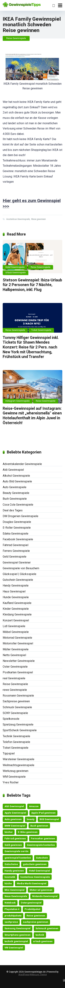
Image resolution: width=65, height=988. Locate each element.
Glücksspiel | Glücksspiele (19, 574)
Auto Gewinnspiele (14, 487)
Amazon (34, 806)
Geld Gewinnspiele (14, 556)
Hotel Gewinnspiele (15, 267)
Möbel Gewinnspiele (16, 632)
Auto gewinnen (13, 819)
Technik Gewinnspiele (16, 736)
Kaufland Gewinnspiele (17, 603)
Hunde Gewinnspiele (16, 597)
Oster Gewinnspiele (15, 666)
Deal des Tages (13, 510)
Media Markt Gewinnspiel (31, 883)
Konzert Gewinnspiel (16, 620)
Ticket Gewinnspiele (41, 330)
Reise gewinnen (38, 219)
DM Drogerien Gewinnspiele (20, 516)
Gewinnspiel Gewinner (17, 562)
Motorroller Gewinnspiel (18, 643)
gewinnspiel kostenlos (18, 857)
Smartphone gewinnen (18, 934)
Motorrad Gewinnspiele (17, 637)
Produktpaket (32, 909)
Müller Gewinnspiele (16, 649)
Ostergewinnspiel (31, 902)
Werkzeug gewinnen (15, 771)
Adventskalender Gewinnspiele (22, 464)
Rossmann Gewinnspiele (18, 695)
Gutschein (42, 857)
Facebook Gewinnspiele (18, 539)
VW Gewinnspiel (14, 947)
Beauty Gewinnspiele (16, 493)
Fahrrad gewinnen (15, 838)
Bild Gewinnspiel (49, 819)
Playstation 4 (12, 909)
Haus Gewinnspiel (14, 591)
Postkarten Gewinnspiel (18, 672)
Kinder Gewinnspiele (16, 608)
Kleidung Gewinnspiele (17, 614)
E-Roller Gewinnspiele (17, 527)
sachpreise (11, 921)
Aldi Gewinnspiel (13, 469)
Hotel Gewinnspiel (39, 870)
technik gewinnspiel (16, 941)
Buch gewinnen (39, 825)
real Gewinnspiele (14, 678)
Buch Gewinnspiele (15, 498)
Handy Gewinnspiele (16, 585)
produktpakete (13, 915)
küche (8, 883)
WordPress (23, 974)
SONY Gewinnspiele (15, 713)
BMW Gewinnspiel (15, 825)
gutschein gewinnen (35, 864)
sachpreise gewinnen (35, 921)
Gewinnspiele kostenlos (41, 844)
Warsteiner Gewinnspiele (18, 759)
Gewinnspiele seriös (17, 851)
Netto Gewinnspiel (14, 655)
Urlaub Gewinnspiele (15, 272)
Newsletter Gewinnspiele (19, 661)
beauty (30, 819)
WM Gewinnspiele (14, 776)
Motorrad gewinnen (41, 889)
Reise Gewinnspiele (16, 38)
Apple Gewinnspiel (15, 812)
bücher (9, 831)
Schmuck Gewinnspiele (17, 707)
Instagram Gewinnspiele (17, 401)
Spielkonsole (11, 718)
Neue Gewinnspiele (16, 896)
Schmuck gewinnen (47, 928)
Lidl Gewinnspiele (14, 626)
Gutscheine (11, 864)
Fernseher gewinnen (43, 838)
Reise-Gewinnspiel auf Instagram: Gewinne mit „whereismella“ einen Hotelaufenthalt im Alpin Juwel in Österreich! (32, 415)
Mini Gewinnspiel (15, 889)
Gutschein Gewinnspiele (18, 579)
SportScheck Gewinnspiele (20, 730)
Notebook (10, 902)
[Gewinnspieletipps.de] (22, 4)
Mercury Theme (39, 974)
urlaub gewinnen (43, 941)
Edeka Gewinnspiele (15, 533)
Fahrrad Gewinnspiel (15, 545)
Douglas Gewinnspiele (17, 522)
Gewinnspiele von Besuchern (21, 568)
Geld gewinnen (13, 844)
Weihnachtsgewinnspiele (18, 765)
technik (40, 934)
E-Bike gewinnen (28, 831)
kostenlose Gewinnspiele (18, 219)
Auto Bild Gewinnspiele (17, 481)
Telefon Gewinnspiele (16, 742)
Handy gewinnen (14, 870)
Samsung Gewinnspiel (18, 928)
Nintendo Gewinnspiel (45, 896)
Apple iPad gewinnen (43, 812)
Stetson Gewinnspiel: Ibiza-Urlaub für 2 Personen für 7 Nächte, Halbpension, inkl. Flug (32, 285)
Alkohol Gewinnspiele (16, 475)
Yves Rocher (11, 782)
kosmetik (10, 876)
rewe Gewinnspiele (15, 690)
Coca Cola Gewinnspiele (18, 504)
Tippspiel (9, 753)
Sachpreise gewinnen (16, 701)
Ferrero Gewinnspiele (16, 551)
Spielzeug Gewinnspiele (18, 724)
